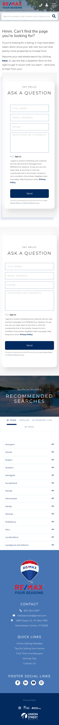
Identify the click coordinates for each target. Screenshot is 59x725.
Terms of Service (29, 203)
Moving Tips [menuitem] (29, 658)
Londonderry (11, 537)
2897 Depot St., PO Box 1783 (31, 623)
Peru (7, 529)
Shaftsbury (10, 522)
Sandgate (10, 475)
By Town (11, 420)
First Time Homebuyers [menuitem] (29, 653)
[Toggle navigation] (54, 5)
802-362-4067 (41, 5)
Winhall (9, 514)
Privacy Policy (15, 203)
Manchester (11, 498)
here (5, 61)
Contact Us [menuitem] (29, 663)
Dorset (8, 452)
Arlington (10, 444)
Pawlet (8, 491)
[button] (54, 16)
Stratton (9, 467)
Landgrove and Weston (17, 545)
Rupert (8, 460)
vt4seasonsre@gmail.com (31, 615)
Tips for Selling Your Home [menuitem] (29, 648)
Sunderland (11, 483)
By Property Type (42, 420)
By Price (29, 427)
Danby (8, 506)
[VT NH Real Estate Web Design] (29, 716)
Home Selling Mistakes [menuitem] (29, 643)
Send (29, 193)
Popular (24, 420)
